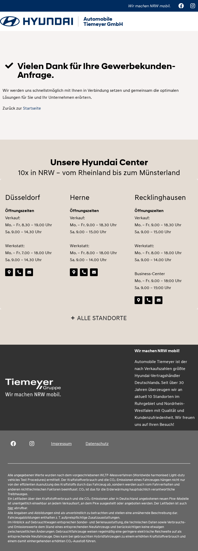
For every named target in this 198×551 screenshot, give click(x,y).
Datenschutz (97, 443)
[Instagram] (192, 6)
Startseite (32, 108)
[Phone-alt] (19, 272)
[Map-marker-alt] (9, 272)
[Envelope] (29, 272)
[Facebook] (181, 6)
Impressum (61, 443)
